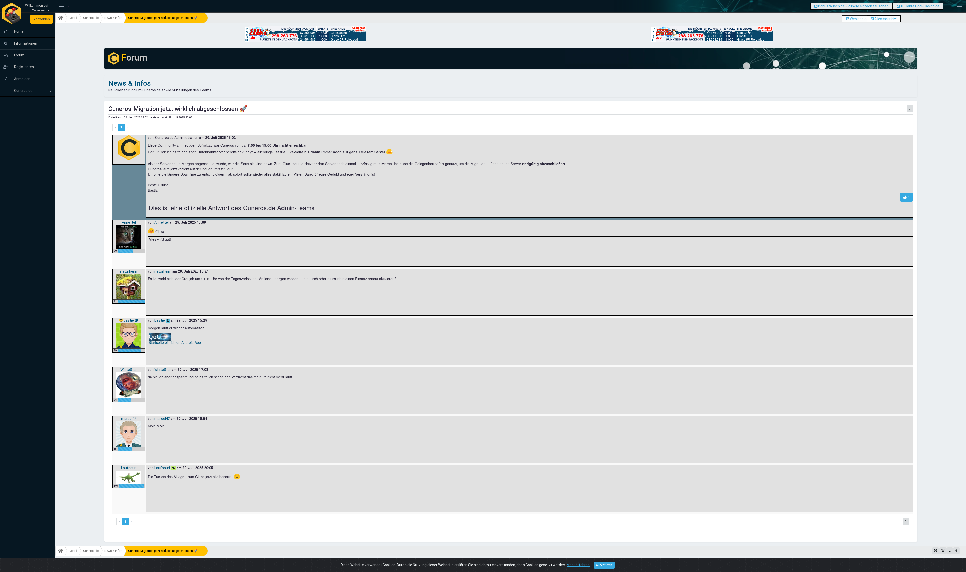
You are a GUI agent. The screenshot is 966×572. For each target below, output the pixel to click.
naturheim (128, 271)
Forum (18, 55)
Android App (191, 342)
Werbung (246, 33)
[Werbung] (815, 6)
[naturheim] (128, 286)
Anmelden (41, 19)
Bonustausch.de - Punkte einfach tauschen (853, 6)
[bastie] (128, 336)
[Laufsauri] (128, 477)
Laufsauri (128, 468)
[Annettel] (128, 237)
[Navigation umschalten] (61, 6)
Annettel (129, 222)
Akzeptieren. (604, 565)
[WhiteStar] (128, 385)
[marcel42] (128, 434)
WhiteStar (128, 370)
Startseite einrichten (164, 342)
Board (73, 18)
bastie (129, 320)
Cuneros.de (22, 91)
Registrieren (23, 67)
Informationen (25, 43)
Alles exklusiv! (885, 19)
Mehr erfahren (578, 565)
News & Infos (113, 18)
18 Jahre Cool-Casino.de (919, 6)
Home (18, 31)
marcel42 (128, 419)
